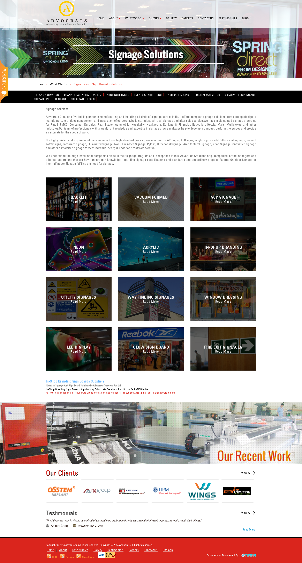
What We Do (58, 84)
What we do (133, 18)
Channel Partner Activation (82, 94)
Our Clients (62, 472)
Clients (154, 18)
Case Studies (80, 550)
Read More (248, 529)
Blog (245, 18)
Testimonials (228, 18)
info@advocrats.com (163, 392)
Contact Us (151, 550)
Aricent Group (60, 526)
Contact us (206, 18)
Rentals (60, 99)
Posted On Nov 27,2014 (90, 525)
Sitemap (168, 550)
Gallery (171, 18)
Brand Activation (47, 94)
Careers (187, 18)
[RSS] (52, 557)
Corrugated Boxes (83, 99)
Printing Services (117, 94)
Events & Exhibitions (147, 94)
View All (246, 473)
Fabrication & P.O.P (179, 94)
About (113, 18)
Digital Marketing (208, 94)
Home (100, 18)
